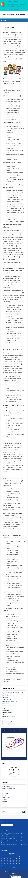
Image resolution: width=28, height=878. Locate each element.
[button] (3, 20)
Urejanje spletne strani (7, 804)
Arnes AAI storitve (6, 703)
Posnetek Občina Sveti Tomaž (8, 788)
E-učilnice (22, 4)
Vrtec (23, 6)
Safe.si (3, 714)
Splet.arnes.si (8, 706)
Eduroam (18, 6)
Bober (3, 718)
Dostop (9, 1)
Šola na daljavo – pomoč (7, 705)
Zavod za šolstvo (6, 797)
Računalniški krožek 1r (7, 721)
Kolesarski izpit (5, 710)
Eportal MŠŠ (5, 793)
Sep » (14, 867)
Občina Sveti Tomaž (6, 786)
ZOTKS (4, 799)
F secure (4, 716)
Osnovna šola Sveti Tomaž (14, 15)
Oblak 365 (4, 692)
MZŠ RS (4, 795)
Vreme (3, 803)
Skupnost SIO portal (6, 699)
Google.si (4, 791)
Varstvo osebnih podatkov (13, 9)
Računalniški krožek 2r (7, 723)
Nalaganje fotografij (6, 719)
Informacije (15, 1)
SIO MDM (4, 701)
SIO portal (4, 801)
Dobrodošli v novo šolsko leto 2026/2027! (11, 833)
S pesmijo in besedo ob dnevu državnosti (11, 840)
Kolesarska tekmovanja (7, 712)
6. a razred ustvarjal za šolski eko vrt (9, 844)
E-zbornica (4, 6)
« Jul (2, 867)
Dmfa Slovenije (5, 790)
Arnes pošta (5, 697)
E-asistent (11, 6)
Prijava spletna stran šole (7, 695)
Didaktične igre (5, 708)
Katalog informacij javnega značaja (9, 4)
